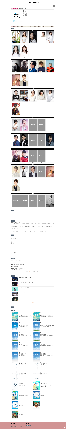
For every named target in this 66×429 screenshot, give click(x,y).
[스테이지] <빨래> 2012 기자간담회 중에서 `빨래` (24, 287)
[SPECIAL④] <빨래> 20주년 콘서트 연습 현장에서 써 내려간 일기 (18, 264)
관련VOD (44, 26)
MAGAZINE (16, 5)
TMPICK (23, 5)
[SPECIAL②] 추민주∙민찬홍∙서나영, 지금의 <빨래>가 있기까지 (18, 268)
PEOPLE (32, 5)
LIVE (25, 5)
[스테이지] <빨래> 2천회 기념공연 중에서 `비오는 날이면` (25, 277)
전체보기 (14, 26)
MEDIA (19, 5)
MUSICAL (28, 5)
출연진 (18, 26)
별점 (30, 26)
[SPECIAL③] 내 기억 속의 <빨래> (14, 266)
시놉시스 (26, 26)
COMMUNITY (40, 5)
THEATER (35, 5)
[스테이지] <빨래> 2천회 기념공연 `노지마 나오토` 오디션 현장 (26, 282)
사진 (47, 26)
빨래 (19, 312)
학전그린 (26, 15)
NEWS (12, 5)
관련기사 (39, 26)
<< (26, 271)
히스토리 (52, 26)
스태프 (22, 26)
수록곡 (35, 26)
